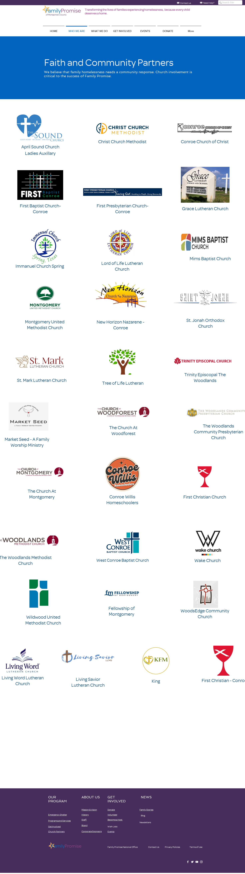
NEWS (146, 797)
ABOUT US (91, 797)
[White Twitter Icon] (192, 862)
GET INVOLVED (117, 799)
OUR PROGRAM (57, 799)
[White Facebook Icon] (188, 862)
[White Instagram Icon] (201, 862)
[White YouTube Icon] (196, 862)
